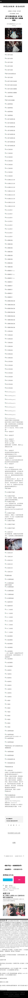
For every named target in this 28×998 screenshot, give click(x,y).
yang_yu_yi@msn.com (13, 888)
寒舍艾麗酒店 (12, 926)
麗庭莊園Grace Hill (15, 947)
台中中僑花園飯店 (7, 924)
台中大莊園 (20, 931)
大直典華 (4, 938)
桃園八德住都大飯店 (13, 942)
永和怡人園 (12, 945)
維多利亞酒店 (4, 927)
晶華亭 (15, 941)
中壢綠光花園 (14, 929)
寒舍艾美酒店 (18, 938)
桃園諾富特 (25, 943)
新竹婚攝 (14, 11)
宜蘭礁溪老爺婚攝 (11, 938)
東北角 (18, 941)
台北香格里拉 (6, 926)
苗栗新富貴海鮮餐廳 (15, 946)
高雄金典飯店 (7, 947)
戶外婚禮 (6, 922)
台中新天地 (25, 931)
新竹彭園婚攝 (12, 13)
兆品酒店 (8, 930)
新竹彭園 (19, 11)
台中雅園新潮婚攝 (23, 933)
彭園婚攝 (10, 11)
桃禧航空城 (2, 945)
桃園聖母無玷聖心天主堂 (17, 943)
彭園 (17, 926)
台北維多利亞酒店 (14, 920)
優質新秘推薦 (3, 990)
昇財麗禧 (11, 941)
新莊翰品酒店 (5, 941)
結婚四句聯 (3, 959)
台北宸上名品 (17, 934)
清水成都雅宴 (24, 945)
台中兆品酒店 (14, 931)
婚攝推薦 (4, 921)
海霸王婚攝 (18, 945)
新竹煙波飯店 (23, 939)
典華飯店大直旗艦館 (15, 930)
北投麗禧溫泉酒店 (24, 930)
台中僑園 (9, 931)
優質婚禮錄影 (3, 978)
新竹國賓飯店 (18, 922)
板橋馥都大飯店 (5, 942)
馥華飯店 (7, 925)
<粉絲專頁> (8, 869)
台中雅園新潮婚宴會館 (16, 925)
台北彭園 (11, 935)
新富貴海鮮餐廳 (10, 939)
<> (8, 865)
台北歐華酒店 (22, 935)
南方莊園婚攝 (3, 931)
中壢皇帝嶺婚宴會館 (6, 929)
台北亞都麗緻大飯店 (17, 924)
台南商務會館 (15, 937)
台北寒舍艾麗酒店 (4, 935)
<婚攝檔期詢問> (17, 865)
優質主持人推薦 (4, 982)
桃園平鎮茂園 (7, 943)
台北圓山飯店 (10, 934)
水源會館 (7, 945)
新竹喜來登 (17, 939)
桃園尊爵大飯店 (22, 942)
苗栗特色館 (22, 946)
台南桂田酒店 (21, 937)
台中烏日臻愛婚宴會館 (5, 933)
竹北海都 (7, 946)
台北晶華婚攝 (16, 935)
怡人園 (5, 939)
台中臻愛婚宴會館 (14, 933)
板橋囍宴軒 (22, 926)
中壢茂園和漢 (20, 929)
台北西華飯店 (8, 937)
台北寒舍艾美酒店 (24, 934)
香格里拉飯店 (11, 927)
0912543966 (12, 887)
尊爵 (23, 938)
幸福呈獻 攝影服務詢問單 (12, 820)
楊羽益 (17, 13)
